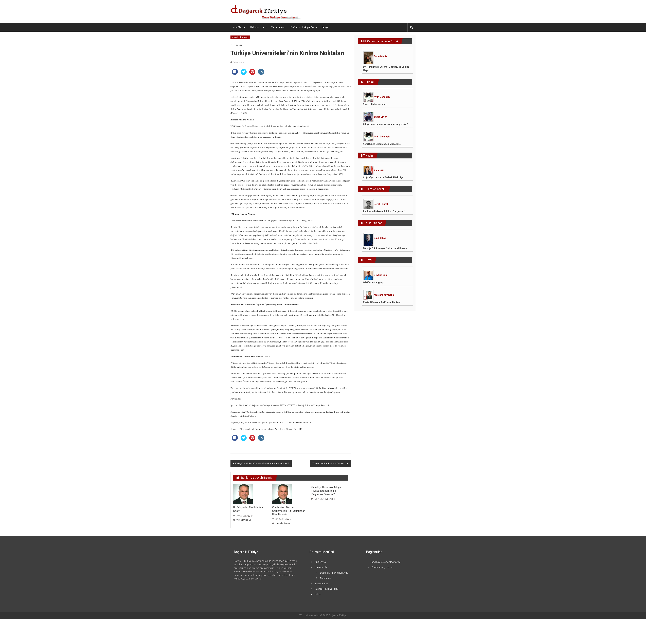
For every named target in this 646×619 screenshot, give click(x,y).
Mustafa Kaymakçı (240, 37)
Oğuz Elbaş (380, 238)
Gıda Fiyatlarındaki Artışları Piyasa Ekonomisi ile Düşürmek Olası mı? (326, 491)
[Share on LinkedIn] (261, 74)
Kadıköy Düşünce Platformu (386, 562)
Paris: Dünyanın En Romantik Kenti (382, 302)
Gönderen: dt (238, 62)
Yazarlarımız (278, 27)
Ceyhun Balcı (381, 275)
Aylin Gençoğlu (382, 97)
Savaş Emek (380, 116)
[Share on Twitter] (244, 74)
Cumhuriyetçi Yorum (382, 567)
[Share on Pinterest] (252, 74)
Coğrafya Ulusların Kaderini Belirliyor (384, 177)
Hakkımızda (257, 27)
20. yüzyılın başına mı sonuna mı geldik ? (385, 124)
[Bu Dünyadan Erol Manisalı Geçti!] (243, 494)
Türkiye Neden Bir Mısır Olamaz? (329, 463)
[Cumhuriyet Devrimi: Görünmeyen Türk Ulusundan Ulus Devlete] (282, 494)
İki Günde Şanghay (373, 282)
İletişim (326, 27)
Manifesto (325, 578)
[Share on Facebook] (235, 74)
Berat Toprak (381, 204)
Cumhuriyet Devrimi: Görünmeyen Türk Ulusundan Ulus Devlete (288, 511)
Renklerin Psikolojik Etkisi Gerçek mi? (384, 211)
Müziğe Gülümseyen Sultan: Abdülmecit (385, 248)
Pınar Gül (379, 170)
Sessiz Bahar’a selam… (376, 104)
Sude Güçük (380, 56)
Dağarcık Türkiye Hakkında (334, 572)
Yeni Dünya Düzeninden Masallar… (382, 144)
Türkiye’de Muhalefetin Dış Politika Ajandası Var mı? (262, 463)
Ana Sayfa (239, 27)
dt (251, 516)
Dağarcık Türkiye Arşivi (304, 27)
